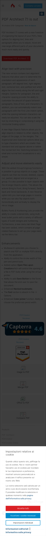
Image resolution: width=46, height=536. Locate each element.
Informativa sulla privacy (18, 532)
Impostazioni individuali (23, 523)
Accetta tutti (23, 508)
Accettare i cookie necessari (23, 515)
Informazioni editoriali (17, 529)
